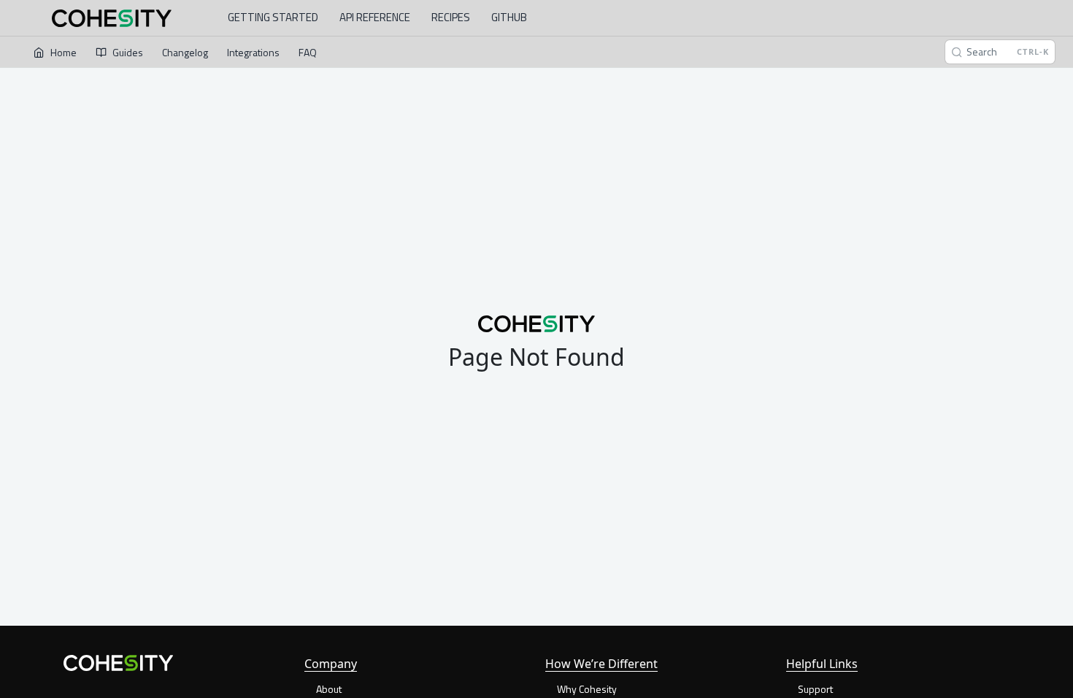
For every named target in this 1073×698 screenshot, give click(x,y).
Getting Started (273, 17)
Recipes (450, 17)
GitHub (509, 17)
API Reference (374, 17)
